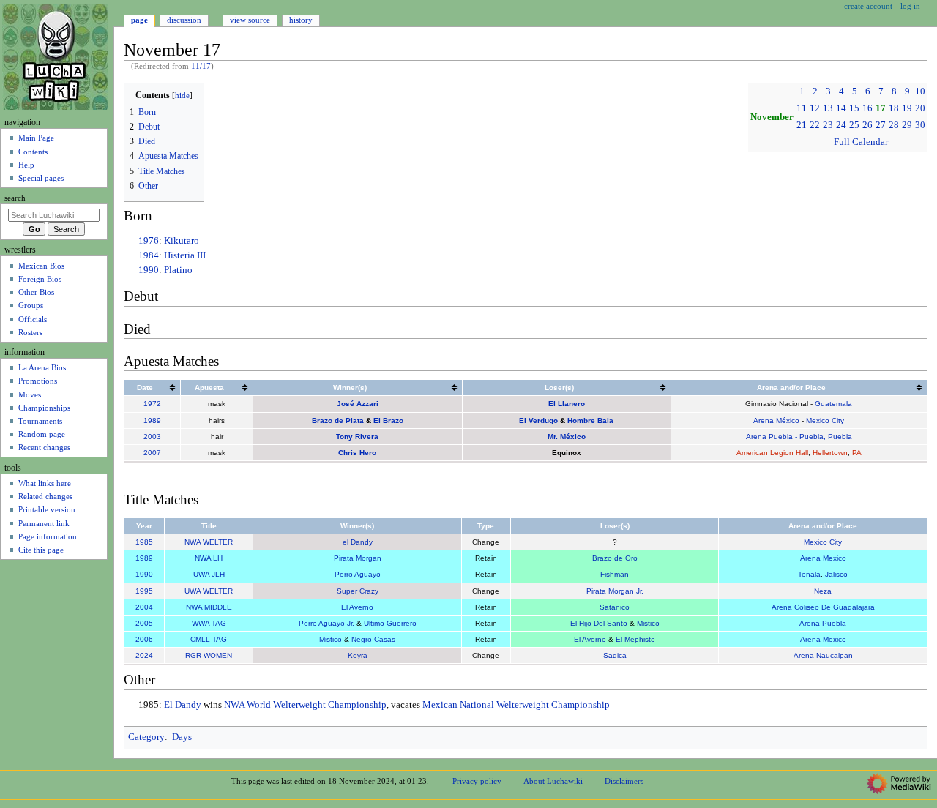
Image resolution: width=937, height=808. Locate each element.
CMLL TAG (208, 639)
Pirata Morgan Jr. (614, 591)
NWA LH (209, 558)
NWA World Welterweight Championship (305, 705)
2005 (144, 623)
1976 (148, 241)
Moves (29, 394)
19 (907, 108)
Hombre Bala (590, 420)
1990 (148, 270)
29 (907, 125)
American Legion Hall (772, 453)
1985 (144, 542)
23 (828, 125)
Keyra (357, 655)
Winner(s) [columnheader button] (350, 388)
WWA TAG (209, 623)
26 (867, 125)
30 (920, 125)
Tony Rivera (357, 437)
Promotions (37, 380)
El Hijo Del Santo (598, 623)
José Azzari (357, 404)
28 (894, 125)
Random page (41, 434)
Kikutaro (181, 241)
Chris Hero (357, 453)
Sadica (615, 655)
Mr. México (567, 437)
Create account (868, 5)
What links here (44, 483)
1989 (152, 420)
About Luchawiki (553, 781)
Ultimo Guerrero (390, 623)
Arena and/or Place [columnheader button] (791, 388)
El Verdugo (538, 420)
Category (146, 737)
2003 (152, 437)
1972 (152, 404)
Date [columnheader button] (145, 388)
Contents (33, 151)
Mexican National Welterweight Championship (516, 705)
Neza (823, 591)
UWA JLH (209, 574)
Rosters (30, 332)
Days (182, 737)
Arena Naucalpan (823, 655)
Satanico (615, 607)
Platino (178, 270)
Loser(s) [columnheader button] (559, 388)
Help (26, 164)
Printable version (46, 509)
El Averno (357, 607)
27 (881, 125)
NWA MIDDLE (209, 607)
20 (920, 108)
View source (250, 19)
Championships (44, 407)
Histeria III (185, 255)
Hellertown (830, 453)
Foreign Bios (39, 278)
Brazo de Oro (615, 558)
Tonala (809, 574)
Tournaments (40, 420)
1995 (144, 591)
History (301, 19)
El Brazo (388, 420)
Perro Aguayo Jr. (326, 623)
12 (815, 108)
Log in (910, 5)
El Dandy (182, 705)
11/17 (201, 66)
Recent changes (44, 447)
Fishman (614, 574)
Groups (30, 305)
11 (801, 108)
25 (854, 125)
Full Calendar (861, 142)
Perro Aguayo (358, 574)
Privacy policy (476, 781)
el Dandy (358, 542)
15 (854, 108)
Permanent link (44, 523)
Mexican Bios (41, 265)
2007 (152, 453)
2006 (144, 639)
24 (841, 125)
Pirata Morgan (357, 558)
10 (920, 91)
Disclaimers (624, 781)
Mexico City (825, 420)
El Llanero (566, 404)
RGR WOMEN (208, 655)
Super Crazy (357, 591)
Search (15, 198)
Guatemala (833, 404)
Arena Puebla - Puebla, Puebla (799, 437)
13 (828, 108)
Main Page (36, 137)
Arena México (776, 420)
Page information (47, 536)
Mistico (648, 623)
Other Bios (36, 292)
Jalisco (836, 574)
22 (815, 125)
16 (867, 108)
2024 (144, 655)
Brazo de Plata (338, 420)
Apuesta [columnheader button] (209, 388)
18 (894, 108)
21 (801, 125)
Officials (32, 319)
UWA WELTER (208, 591)
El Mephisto (635, 639)
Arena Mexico (823, 558)
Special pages (41, 177)
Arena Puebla (822, 623)
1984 (148, 255)
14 (841, 108)
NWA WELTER (208, 542)
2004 (144, 607)
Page (139, 19)
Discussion (184, 19)
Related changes (45, 496)
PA (857, 453)
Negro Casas (373, 639)
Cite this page (41, 549)
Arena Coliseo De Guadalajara (823, 607)
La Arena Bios (42, 367)
